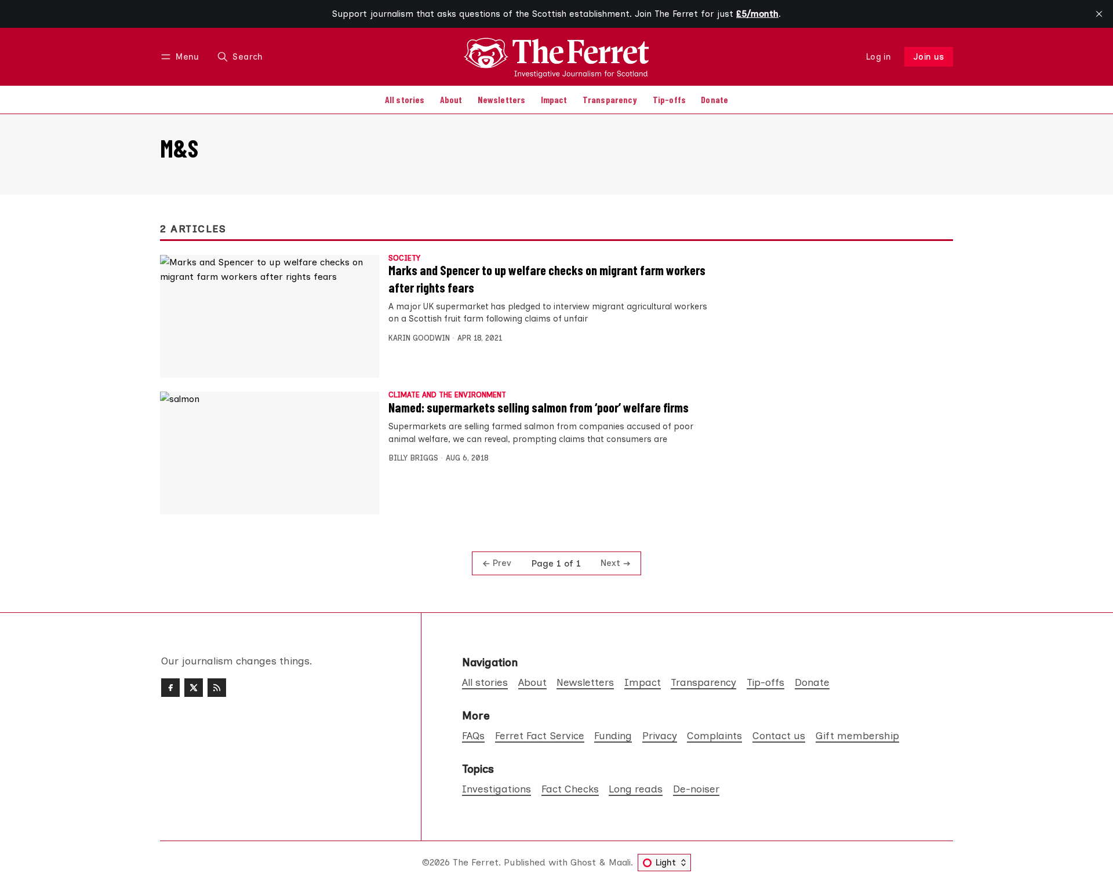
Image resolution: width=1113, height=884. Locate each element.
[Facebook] (170, 687)
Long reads (636, 789)
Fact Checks (570, 789)
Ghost (583, 862)
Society (404, 258)
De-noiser (696, 789)
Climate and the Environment (447, 395)
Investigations (496, 789)
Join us (929, 57)
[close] (1099, 14)
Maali (620, 862)
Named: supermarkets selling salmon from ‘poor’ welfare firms (538, 407)
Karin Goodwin (419, 338)
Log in (878, 57)
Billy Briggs (413, 458)
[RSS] (217, 687)
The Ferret (476, 862)
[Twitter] (193, 687)
